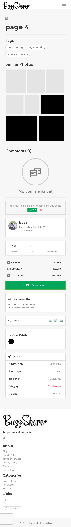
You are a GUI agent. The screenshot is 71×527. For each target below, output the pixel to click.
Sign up (32, 210)
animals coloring (17, 54)
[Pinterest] (61, 320)
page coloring (36, 47)
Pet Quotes (9, 485)
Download (38, 285)
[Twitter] (55, 320)
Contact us (8, 470)
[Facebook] (50, 320)
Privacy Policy (10, 463)
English (12, 509)
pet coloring (15, 47)
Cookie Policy (10, 455)
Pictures (7, 489)
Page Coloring (54, 386)
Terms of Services (12, 459)
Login (41, 209)
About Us (8, 466)
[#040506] (11, 341)
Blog (5, 451)
